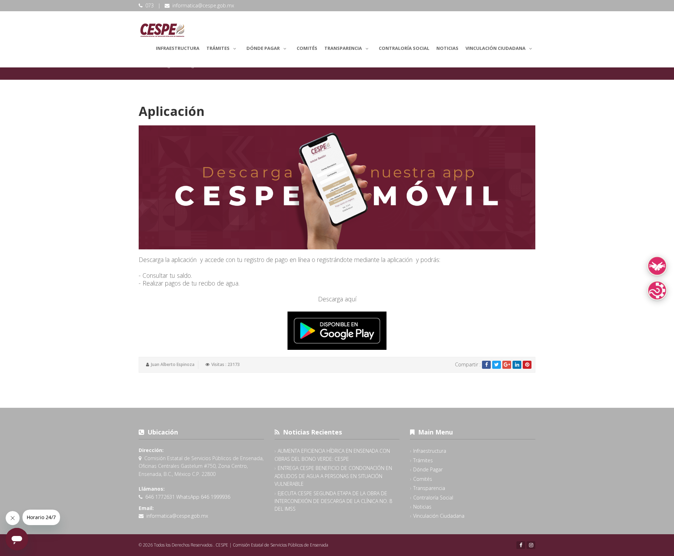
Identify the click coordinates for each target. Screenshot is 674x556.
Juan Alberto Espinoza (172, 364)
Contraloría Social (404, 48)
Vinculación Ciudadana (495, 48)
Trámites (218, 48)
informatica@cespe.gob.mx (203, 5)
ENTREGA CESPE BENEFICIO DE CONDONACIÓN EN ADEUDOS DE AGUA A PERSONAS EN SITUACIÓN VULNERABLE (333, 476)
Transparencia (343, 48)
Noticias (447, 48)
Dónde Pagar (263, 48)
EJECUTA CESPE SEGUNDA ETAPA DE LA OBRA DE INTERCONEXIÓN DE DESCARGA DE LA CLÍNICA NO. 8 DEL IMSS (333, 501)
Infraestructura (177, 48)
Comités (307, 48)
